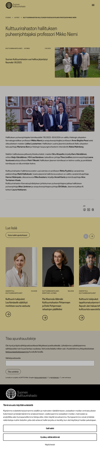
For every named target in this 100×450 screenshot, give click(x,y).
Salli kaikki (50, 428)
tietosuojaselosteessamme (17, 351)
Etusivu (8, 17)
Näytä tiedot (50, 444)
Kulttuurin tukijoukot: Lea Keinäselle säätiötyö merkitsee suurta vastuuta (18, 302)
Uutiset (17, 17)
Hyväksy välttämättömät (50, 437)
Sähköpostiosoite (13, 358)
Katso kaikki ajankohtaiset (17, 235)
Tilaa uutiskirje (13, 371)
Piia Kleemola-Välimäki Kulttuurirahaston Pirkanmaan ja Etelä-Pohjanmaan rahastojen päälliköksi (56, 304)
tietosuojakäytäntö (41, 377)
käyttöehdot (55, 377)
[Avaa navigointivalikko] (93, 5)
